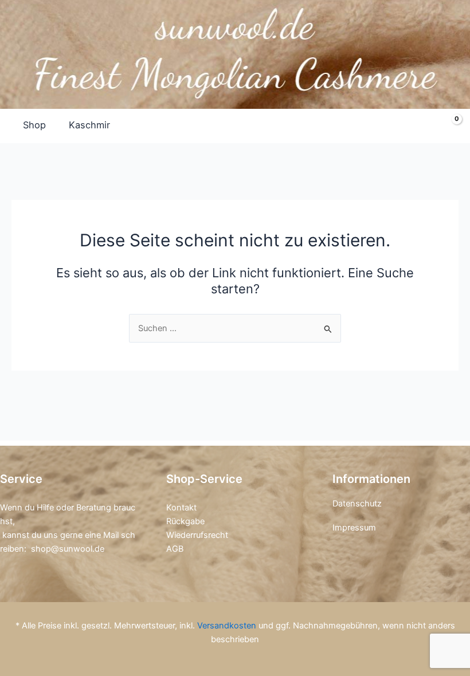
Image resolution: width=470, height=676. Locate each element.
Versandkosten (226, 625)
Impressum (354, 527)
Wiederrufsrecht (197, 535)
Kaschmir (89, 125)
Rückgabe (185, 521)
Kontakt (181, 507)
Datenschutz (357, 503)
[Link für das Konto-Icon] (422, 125)
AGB (174, 549)
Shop (34, 125)
